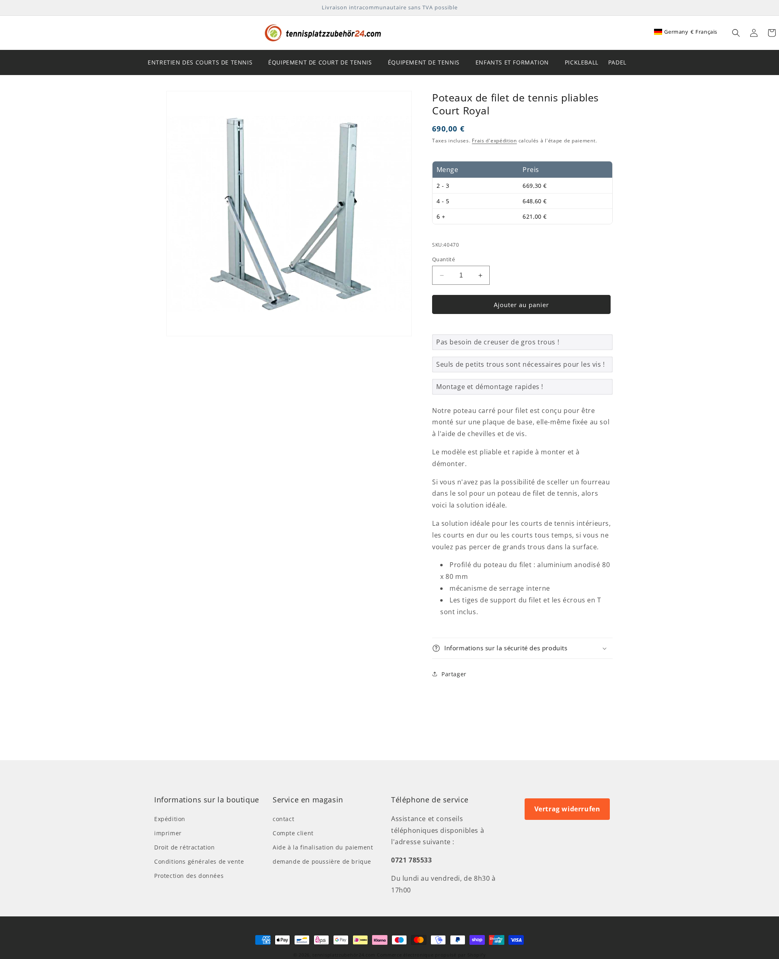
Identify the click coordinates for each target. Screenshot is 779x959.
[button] (736, 33)
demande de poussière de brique (322, 861)
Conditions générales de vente (199, 861)
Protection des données (189, 876)
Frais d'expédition (494, 140)
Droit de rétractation (184, 847)
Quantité (443, 259)
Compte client (293, 833)
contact (283, 819)
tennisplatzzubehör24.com (343, 955)
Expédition (169, 819)
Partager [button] (454, 674)
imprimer (168, 833)
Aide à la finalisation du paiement (323, 847)
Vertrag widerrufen (567, 808)
